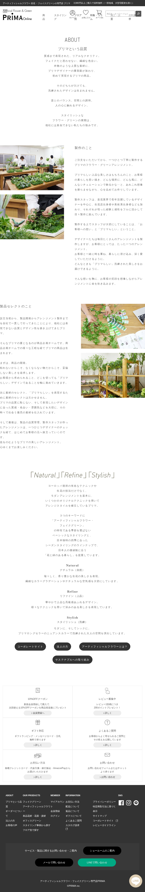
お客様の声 (11, 825)
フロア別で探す (31, 830)
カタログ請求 (74, 825)
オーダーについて (14, 813)
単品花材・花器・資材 (34, 816)
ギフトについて (74, 816)
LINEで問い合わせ (97, 862)
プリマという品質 (14, 804)
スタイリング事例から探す (36, 825)
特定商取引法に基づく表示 (104, 809)
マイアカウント (57, 804)
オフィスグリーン (32, 820)
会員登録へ (38, 713)
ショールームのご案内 (102, 850)
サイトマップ (100, 816)
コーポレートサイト (30, 646)
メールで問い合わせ (54, 862)
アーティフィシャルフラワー (36, 809)
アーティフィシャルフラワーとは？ (105, 646)
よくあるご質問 (74, 820)
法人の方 (62, 646)
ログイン (55, 816)
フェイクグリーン (32, 801)
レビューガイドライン (104, 825)
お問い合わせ (108, 777)
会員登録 (55, 811)
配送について (72, 806)
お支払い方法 (72, 801)
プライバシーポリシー (104, 801)
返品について (72, 811)
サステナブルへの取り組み (72, 659)
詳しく (108, 713)
